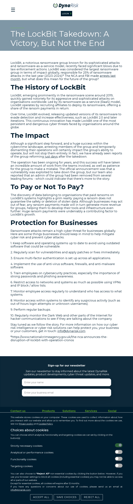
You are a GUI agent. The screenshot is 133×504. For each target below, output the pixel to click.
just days (51, 156)
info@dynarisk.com (21, 490)
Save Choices (67, 497)
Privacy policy (26, 424)
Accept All (41, 497)
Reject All (92, 497)
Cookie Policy (45, 424)
